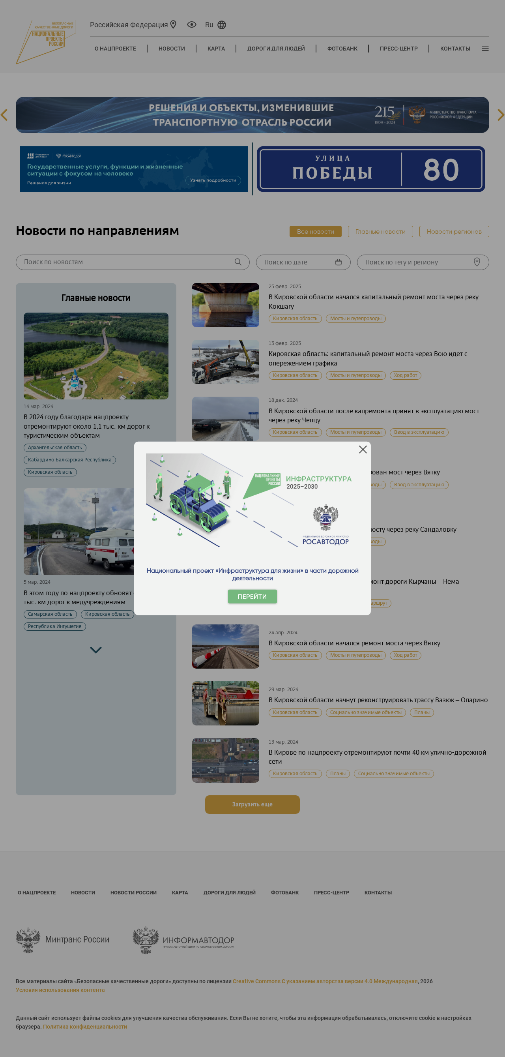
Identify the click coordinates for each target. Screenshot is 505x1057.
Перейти (252, 596)
